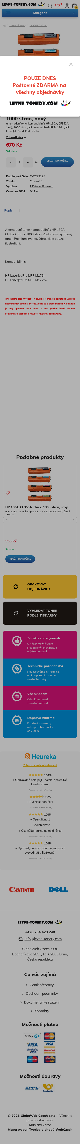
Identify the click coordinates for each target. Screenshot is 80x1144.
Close (71, 64)
